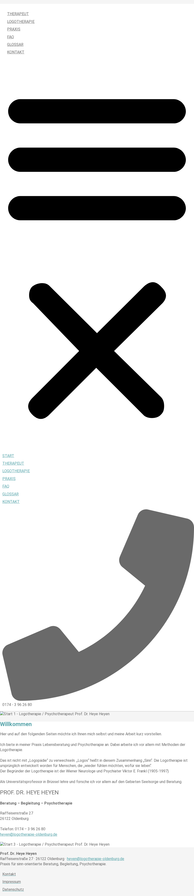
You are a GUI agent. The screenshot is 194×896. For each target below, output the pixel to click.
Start (13, 6)
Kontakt (15, 52)
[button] (97, 254)
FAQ (10, 37)
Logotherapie (21, 21)
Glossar (15, 44)
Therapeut (18, 14)
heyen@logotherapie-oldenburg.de (28, 834)
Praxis (13, 29)
